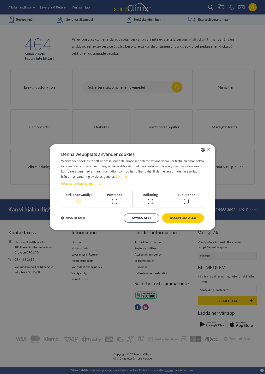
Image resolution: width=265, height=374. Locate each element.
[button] (132, 184)
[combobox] (203, 150)
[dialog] (132, 187)
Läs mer (121, 176)
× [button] (208, 149)
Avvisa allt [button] (141, 218)
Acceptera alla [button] (183, 218)
